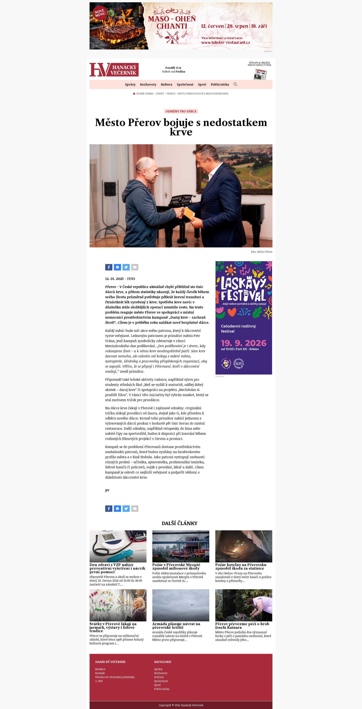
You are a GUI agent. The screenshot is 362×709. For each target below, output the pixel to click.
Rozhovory (148, 84)
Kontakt (100, 673)
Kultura (166, 84)
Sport (202, 84)
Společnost (185, 84)
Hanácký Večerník (114, 69)
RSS (100, 681)
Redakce (100, 669)
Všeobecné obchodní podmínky (115, 677)
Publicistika (220, 84)
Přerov (172, 93)
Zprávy (130, 84)
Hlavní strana (145, 93)
